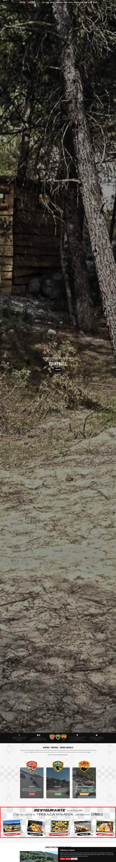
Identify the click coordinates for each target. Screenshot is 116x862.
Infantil (65, 2)
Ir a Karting (32, 794)
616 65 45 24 (39, 737)
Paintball (52, 2)
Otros (82, 2)
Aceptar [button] (62, 858)
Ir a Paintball (58, 794)
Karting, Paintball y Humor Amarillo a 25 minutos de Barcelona (19, 739)
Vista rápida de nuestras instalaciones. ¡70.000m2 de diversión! (97, 739)
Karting (47, 2)
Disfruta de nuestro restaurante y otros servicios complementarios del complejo (77, 739)
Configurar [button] (74, 858)
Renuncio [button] (68, 858)
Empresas (70, 2)
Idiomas (90, 2)
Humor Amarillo (59, 2)
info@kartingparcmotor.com (38, 738)
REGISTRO (95, 2)
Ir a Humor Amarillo (84, 794)
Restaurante (77, 2)
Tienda (85, 2)
